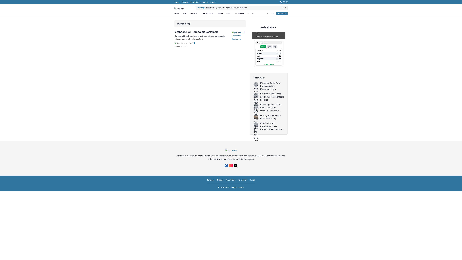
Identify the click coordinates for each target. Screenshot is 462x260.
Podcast (251, 13)
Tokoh (228, 13)
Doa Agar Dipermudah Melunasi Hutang (270, 117)
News (176, 13)
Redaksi (185, 2)
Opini (185, 13)
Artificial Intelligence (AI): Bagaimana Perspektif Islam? (226, 8)
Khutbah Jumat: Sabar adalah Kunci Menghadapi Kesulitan (272, 97)
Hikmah (220, 13)
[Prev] (283, 8)
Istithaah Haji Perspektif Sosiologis (196, 31)
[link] (280, 2)
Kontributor (204, 2)
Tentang (177, 2)
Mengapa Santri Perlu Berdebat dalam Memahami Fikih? (270, 86)
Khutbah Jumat (207, 13)
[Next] (285, 8)
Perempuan (239, 13)
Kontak (212, 2)
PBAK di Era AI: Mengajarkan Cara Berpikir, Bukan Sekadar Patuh (271, 126)
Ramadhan (282, 13)
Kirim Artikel (194, 2)
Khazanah (194, 13)
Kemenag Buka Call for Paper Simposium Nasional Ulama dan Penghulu (270, 107)
